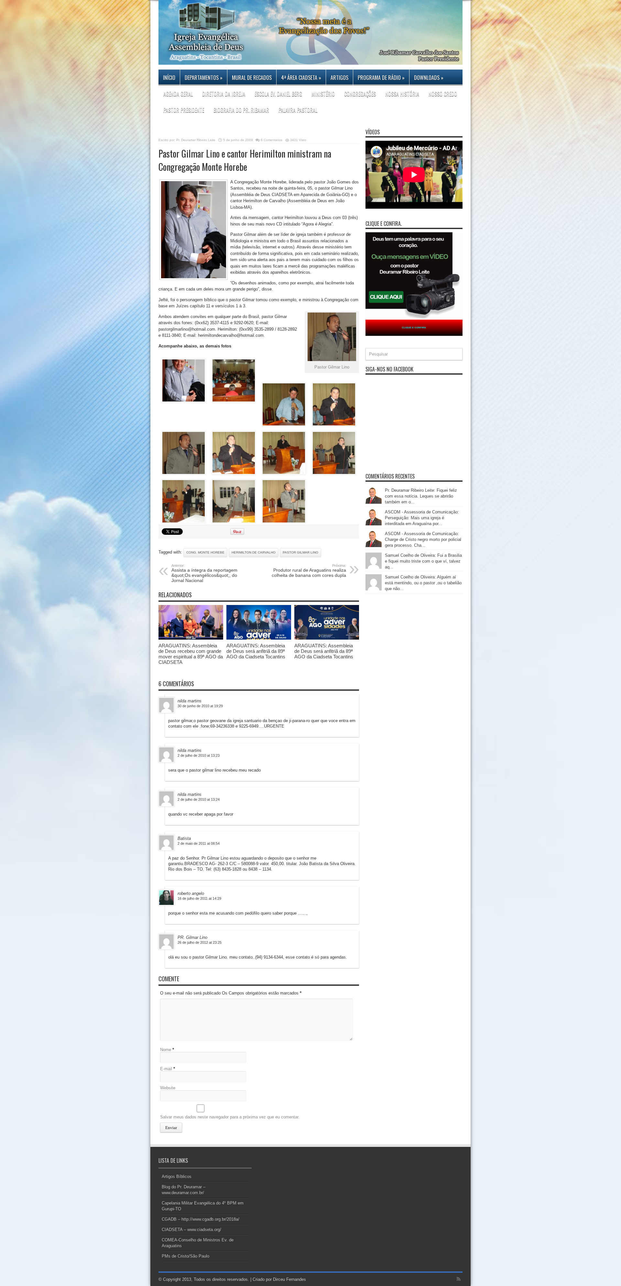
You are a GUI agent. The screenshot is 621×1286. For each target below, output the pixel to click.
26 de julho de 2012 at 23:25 (200, 942)
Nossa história (402, 94)
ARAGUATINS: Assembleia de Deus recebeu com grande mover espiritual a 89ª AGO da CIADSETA (190, 654)
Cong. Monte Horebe (205, 552)
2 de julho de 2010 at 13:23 (199, 755)
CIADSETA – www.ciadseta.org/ (191, 1229)
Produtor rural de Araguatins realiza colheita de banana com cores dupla (309, 571)
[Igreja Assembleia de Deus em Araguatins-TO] (310, 60)
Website (167, 1087)
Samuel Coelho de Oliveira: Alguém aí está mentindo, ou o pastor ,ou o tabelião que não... (423, 583)
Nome (165, 1049)
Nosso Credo (443, 94)
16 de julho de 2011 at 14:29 (199, 898)
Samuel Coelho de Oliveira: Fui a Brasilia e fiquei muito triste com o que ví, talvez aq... (423, 561)
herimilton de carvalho (254, 552)
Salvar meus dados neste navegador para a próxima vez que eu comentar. (230, 1117)
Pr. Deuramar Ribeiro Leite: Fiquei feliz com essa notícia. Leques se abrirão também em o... (421, 496)
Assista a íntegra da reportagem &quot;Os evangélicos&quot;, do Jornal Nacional (204, 573)
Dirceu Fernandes (289, 1279)
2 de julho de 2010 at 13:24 (199, 799)
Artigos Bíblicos (176, 1176)
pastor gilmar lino (300, 552)
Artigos (339, 78)
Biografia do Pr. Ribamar (241, 110)
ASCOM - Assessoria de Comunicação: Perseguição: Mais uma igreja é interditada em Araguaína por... (422, 518)
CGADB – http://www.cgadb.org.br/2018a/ (200, 1219)
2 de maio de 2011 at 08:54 (199, 843)
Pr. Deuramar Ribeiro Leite (195, 140)
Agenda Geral (178, 94)
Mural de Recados (252, 78)
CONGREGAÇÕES (360, 94)
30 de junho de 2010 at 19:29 (200, 706)
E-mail (166, 1068)
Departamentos (204, 78)
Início (169, 78)
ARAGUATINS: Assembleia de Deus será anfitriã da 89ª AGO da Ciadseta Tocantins (255, 651)
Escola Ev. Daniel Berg (278, 94)
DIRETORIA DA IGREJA (223, 94)
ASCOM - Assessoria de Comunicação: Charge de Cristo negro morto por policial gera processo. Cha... (423, 539)
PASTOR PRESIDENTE (183, 110)
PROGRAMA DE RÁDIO (381, 78)
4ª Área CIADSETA (301, 78)
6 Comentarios (271, 140)
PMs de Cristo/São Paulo (185, 1256)
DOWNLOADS (428, 78)
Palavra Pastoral (297, 110)
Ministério (323, 94)
